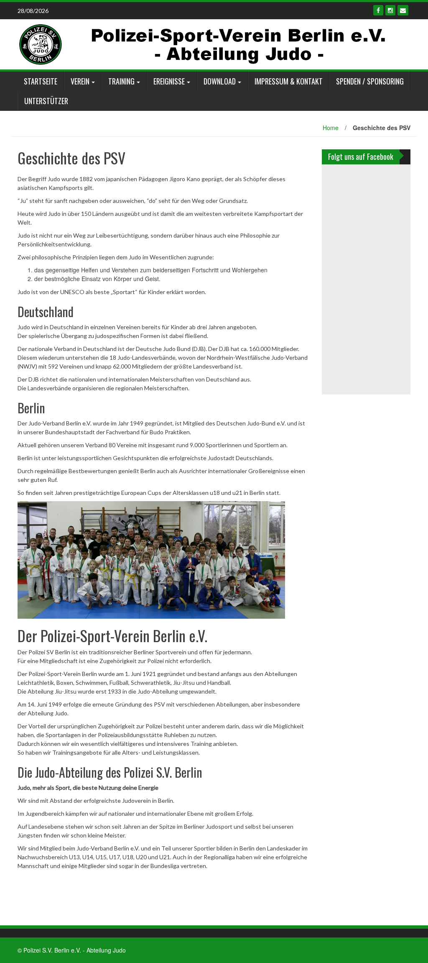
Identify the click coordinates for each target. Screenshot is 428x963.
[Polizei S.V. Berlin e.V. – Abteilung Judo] (202, 43)
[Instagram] (390, 10)
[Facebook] (378, 10)
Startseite (40, 81)
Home (331, 127)
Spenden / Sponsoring (370, 81)
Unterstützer (46, 100)
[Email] (402, 10)
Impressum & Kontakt (289, 81)
